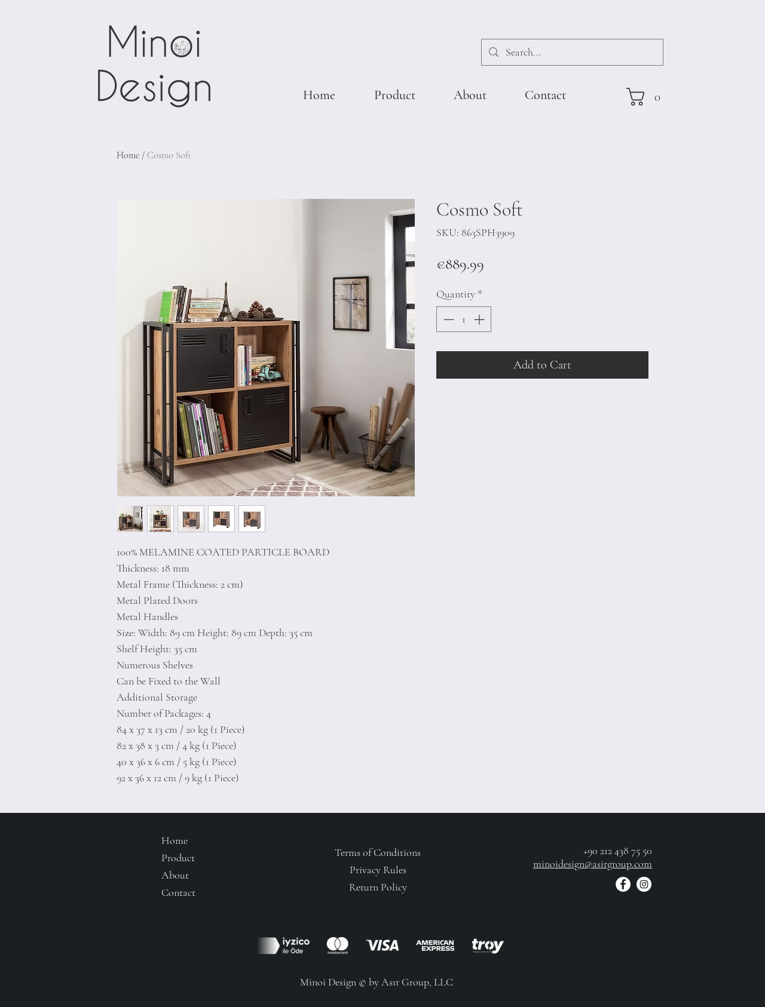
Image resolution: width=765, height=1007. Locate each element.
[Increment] (480, 319)
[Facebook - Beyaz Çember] (623, 884)
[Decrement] (447, 319)
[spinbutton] (464, 319)
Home (128, 155)
